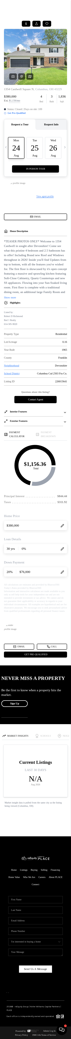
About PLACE (56, 877)
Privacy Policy (21, 1035)
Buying (34, 870)
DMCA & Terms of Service (44, 1035)
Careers (41, 877)
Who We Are (29, 877)
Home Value (14, 877)
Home (14, 870)
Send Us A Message (35, 969)
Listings (23, 870)
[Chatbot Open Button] (61, 1030)
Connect (35, 884)
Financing (55, 870)
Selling (44, 870)
